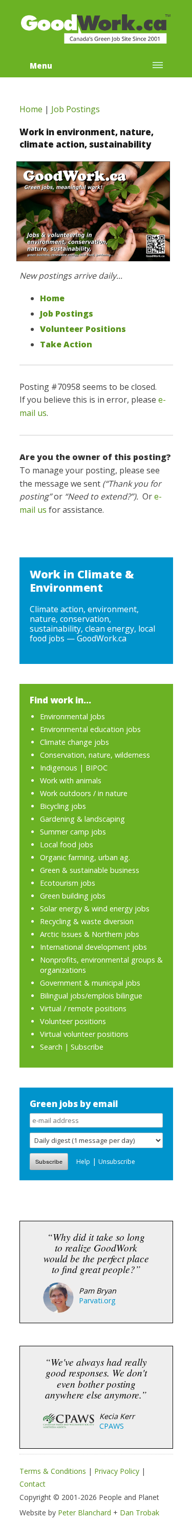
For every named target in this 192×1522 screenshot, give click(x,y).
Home (30, 109)
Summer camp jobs (73, 832)
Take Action (66, 344)
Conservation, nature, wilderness (95, 755)
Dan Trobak (139, 1512)
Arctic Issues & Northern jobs (89, 934)
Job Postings (75, 109)
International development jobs (93, 947)
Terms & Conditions (52, 1471)
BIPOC (97, 768)
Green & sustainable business (89, 870)
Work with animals (70, 780)
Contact (32, 1484)
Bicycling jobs (63, 806)
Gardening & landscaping (82, 819)
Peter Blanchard (84, 1512)
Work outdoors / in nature (83, 793)
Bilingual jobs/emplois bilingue (91, 995)
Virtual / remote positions (83, 1008)
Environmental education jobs (90, 729)
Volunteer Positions (83, 329)
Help (83, 1161)
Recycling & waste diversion (87, 921)
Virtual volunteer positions (84, 1034)
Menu (41, 65)
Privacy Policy (116, 1471)
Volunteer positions (73, 1021)
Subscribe (87, 1047)
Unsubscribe (116, 1161)
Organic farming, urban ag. (85, 857)
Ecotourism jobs (67, 883)
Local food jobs (66, 844)
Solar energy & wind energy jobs (95, 908)
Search (51, 1047)
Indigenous (58, 768)
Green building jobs (72, 896)
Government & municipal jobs (90, 983)
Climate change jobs (74, 742)
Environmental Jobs (72, 716)
